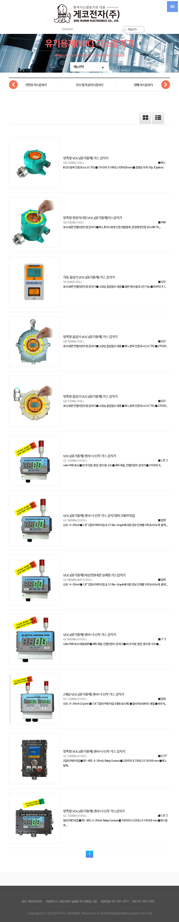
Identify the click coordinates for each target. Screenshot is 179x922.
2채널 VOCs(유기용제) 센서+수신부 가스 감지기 (93, 694)
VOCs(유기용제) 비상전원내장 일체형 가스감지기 (94, 575)
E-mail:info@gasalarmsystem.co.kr (122, 913)
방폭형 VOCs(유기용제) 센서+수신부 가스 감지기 (94, 751)
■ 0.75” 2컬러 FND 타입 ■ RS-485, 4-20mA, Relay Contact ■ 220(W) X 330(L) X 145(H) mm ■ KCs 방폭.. (115, 760)
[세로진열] (158, 119)
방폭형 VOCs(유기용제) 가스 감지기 (85, 158)
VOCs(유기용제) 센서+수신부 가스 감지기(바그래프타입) (99, 515)
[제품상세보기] (34, 163)
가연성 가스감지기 (35, 85)
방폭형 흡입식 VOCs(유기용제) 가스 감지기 (90, 337)
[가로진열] (145, 119)
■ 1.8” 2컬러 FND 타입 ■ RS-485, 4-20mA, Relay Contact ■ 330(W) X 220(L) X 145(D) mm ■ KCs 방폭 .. (115, 820)
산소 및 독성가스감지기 (89, 85)
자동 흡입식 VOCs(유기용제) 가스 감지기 (89, 277)
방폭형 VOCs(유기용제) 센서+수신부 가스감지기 (93, 811)
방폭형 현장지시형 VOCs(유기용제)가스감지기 (92, 218)
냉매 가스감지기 (143, 85)
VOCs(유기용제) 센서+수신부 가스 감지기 (89, 456)
